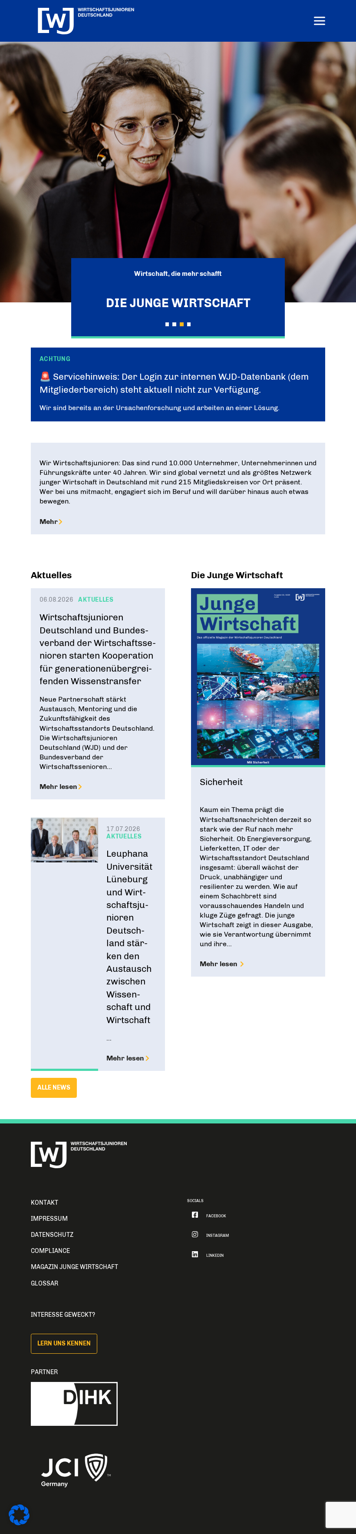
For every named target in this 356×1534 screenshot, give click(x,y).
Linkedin (215, 1255)
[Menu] (319, 21)
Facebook (216, 1216)
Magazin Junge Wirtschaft (74, 1267)
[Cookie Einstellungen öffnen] (19, 1523)
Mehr (49, 521)
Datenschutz (52, 1235)
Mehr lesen (58, 786)
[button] (167, 324)
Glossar (44, 1283)
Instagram (217, 1235)
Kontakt (44, 1202)
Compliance (50, 1251)
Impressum (49, 1219)
